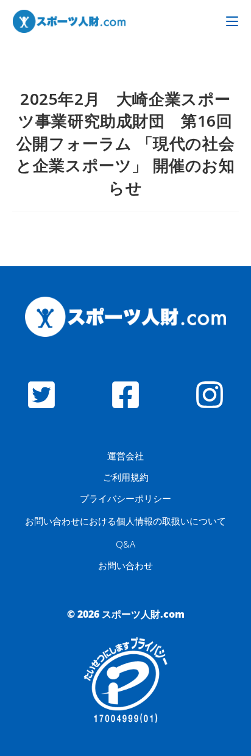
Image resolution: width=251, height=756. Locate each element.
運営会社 (125, 456)
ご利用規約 (126, 477)
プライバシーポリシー (125, 498)
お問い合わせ (125, 565)
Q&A (125, 544)
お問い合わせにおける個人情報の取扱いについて (125, 521)
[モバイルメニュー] (232, 21)
